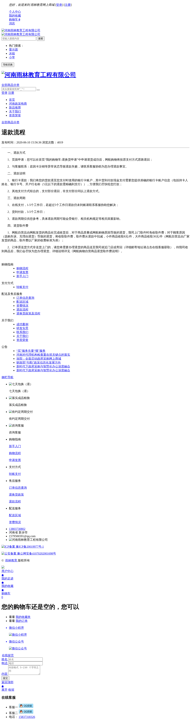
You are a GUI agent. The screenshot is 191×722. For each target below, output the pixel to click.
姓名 (4, 659)
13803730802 (17, 528)
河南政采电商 (18, 103)
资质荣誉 (15, 115)
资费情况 (22, 305)
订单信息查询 (25, 297)
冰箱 (12, 53)
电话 (4, 663)
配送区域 (22, 301)
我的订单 (22, 620)
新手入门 (22, 276)
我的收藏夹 (23, 616)
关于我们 (15, 111)
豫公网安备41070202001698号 (36, 553)
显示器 (13, 49)
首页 (12, 99)
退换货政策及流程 (28, 313)
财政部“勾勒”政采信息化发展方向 (38, 362)
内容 (4, 673)
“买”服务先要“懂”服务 (31, 350)
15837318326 (27, 716)
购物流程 (22, 268)
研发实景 (22, 328)
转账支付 (22, 287)
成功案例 (22, 324)
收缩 (11, 689)
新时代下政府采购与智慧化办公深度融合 (43, 366)
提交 (5, 678)
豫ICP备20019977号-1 (29, 546)
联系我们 (22, 332)
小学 (12, 57)
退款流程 (22, 309)
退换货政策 (16, 494)
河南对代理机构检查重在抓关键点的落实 (43, 354)
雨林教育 (11, 560)
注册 (68, 4)
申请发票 (22, 272)
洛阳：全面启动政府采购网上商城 (38, 358)
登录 (59, 4)
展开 (4, 689)
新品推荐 (15, 107)
